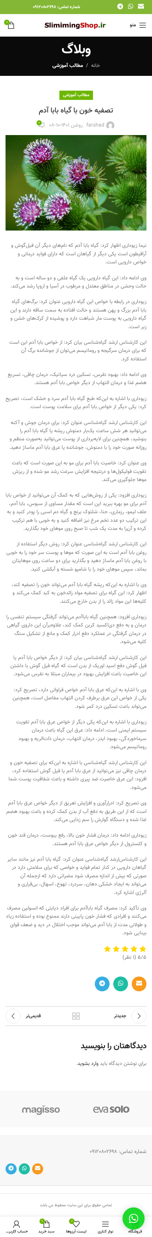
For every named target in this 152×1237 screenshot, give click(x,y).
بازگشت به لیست (76, 1016)
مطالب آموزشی (67, 66)
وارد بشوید (88, 1064)
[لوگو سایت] (76, 25)
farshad (95, 125)
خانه (95, 66)
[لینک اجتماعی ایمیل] (141, 7)
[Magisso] (41, 1108)
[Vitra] (111, 1108)
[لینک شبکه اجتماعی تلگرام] (120, 7)
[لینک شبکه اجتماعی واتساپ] (130, 7)
